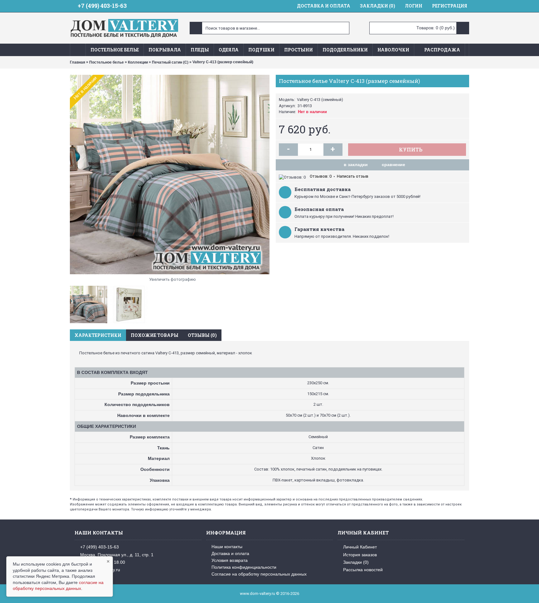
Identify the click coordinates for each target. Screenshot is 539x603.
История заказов (360, 554)
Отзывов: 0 (321, 176)
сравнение (393, 164)
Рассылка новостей (363, 569)
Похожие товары (154, 335)
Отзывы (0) (202, 335)
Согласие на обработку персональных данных (259, 574)
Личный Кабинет (360, 546)
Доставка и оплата (230, 553)
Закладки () (356, 562)
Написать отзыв (352, 176)
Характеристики (98, 335)
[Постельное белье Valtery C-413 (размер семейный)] (170, 174)
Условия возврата (229, 560)
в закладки (356, 164)
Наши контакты (226, 546)
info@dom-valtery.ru (100, 569)
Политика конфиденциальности (243, 567)
